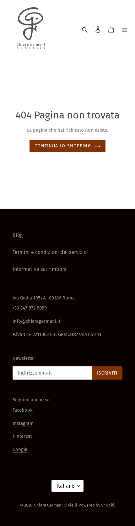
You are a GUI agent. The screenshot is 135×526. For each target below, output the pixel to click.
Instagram (23, 423)
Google (20, 449)
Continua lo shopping (63, 146)
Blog (18, 235)
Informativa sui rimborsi (40, 269)
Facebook (23, 410)
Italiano (65, 486)
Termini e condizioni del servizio (50, 252)
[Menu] (124, 29)
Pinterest (22, 436)
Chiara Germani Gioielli (55, 505)
